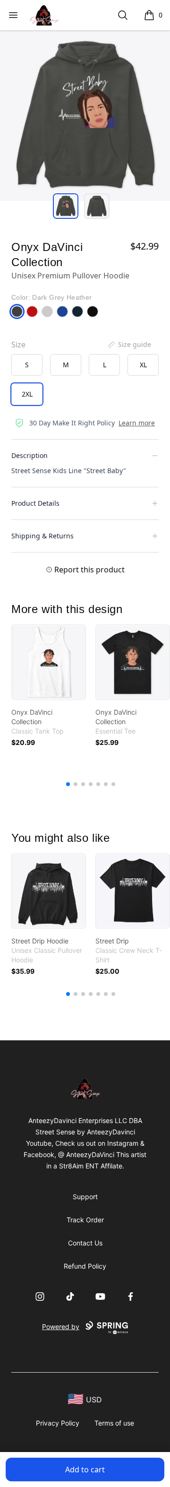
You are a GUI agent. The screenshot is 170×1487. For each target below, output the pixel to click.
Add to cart (85, 1469)
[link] (48, 662)
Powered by (60, 1327)
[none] (129, 344)
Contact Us (85, 1243)
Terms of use (114, 1423)
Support (85, 1197)
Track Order (85, 1220)
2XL (27, 393)
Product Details (35, 503)
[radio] (26, 365)
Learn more (137, 422)
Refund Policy (85, 1266)
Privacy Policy (57, 1423)
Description (29, 455)
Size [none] (18, 344)
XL (143, 364)
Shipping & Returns (42, 535)
